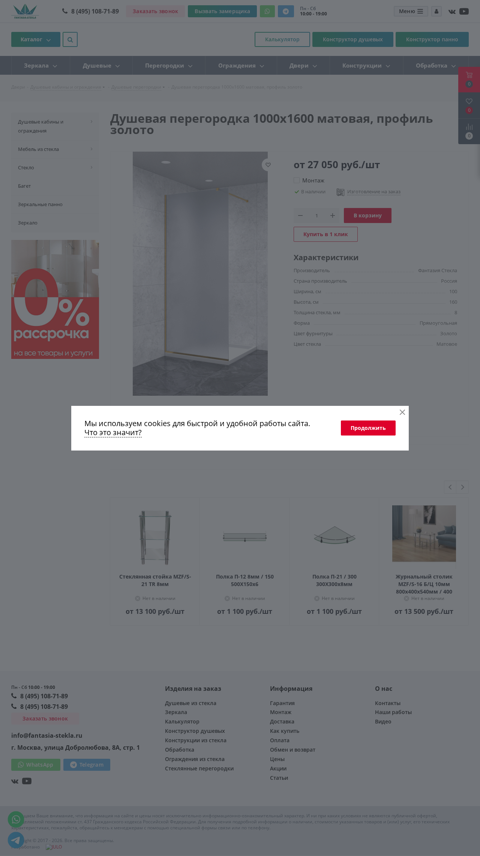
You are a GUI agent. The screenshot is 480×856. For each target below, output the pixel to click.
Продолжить (368, 427)
